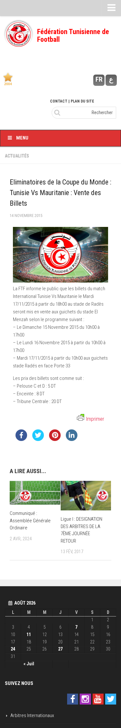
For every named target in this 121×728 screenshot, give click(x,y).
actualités (17, 155)
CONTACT (58, 101)
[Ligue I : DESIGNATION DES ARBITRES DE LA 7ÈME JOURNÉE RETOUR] (86, 495)
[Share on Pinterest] (55, 439)
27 (60, 649)
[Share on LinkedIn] (71, 439)
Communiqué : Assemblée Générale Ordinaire (30, 520)
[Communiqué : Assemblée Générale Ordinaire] (35, 493)
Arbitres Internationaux (32, 715)
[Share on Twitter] (38, 439)
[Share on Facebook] (21, 439)
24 (13, 649)
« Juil (29, 663)
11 (28, 634)
